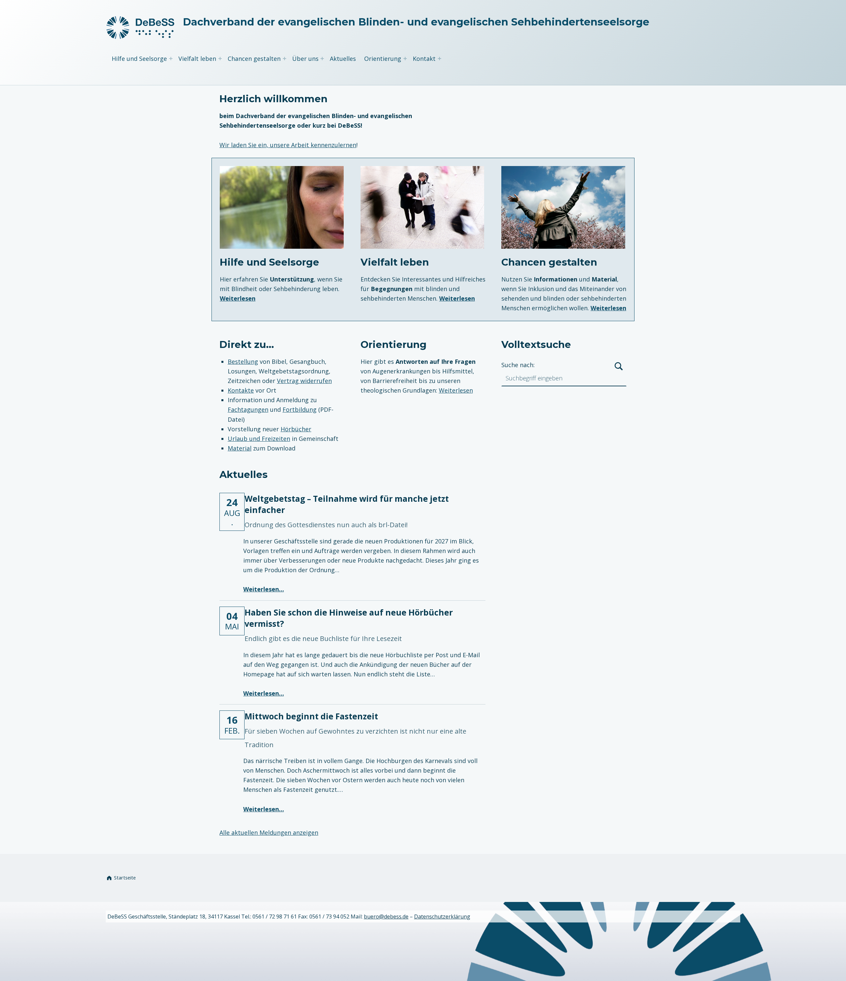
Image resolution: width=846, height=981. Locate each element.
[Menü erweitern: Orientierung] (405, 58)
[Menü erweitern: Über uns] (322, 58)
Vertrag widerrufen (304, 381)
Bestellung (243, 361)
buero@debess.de (386, 916)
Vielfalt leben (197, 59)
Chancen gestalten (254, 59)
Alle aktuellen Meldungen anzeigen (268, 832)
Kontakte (241, 390)
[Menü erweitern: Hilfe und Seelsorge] (171, 58)
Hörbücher (296, 429)
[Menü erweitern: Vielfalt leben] (220, 58)
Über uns (305, 59)
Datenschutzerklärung (442, 916)
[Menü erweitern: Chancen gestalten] (284, 58)
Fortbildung (300, 409)
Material (239, 448)
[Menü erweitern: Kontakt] (439, 58)
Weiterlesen (237, 298)
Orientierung (382, 59)
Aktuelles (343, 59)
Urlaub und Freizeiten (259, 439)
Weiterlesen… (263, 589)
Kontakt (424, 59)
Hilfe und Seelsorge (139, 59)
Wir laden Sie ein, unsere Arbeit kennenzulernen (287, 145)
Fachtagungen (248, 409)
